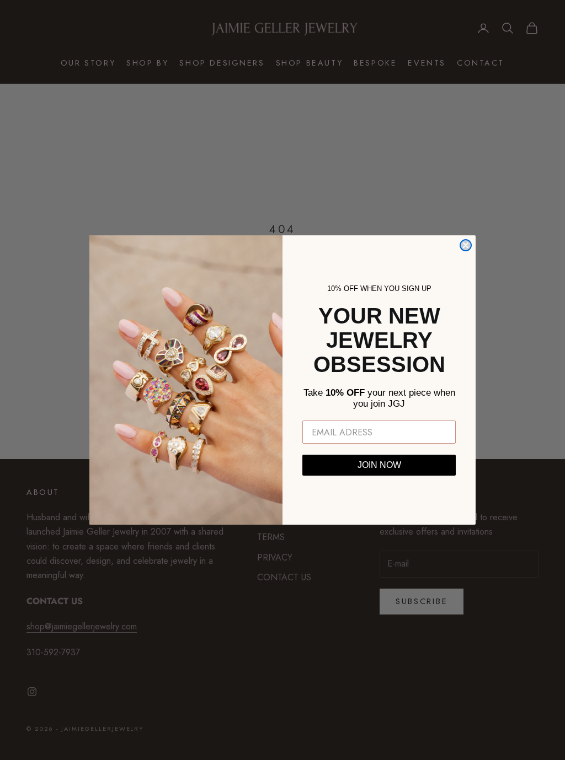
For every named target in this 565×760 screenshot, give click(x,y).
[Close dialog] (465, 245)
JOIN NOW (379, 465)
